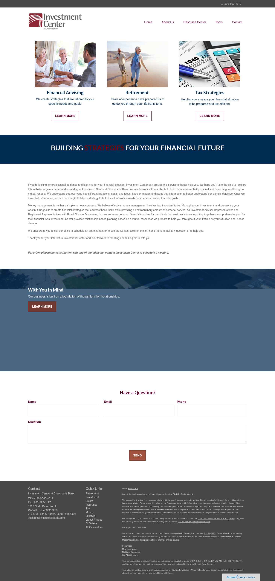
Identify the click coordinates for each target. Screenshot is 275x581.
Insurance (91, 504)
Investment (92, 497)
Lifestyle (90, 516)
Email (108, 402)
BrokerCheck (187, 494)
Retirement (92, 493)
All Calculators (94, 527)
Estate (89, 501)
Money (90, 512)
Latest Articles (94, 519)
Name (32, 402)
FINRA (207, 533)
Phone (181, 402)
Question (34, 422)
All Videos (91, 523)
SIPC (213, 533)
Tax (88, 508)
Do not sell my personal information (194, 521)
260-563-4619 (232, 3)
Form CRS (133, 488)
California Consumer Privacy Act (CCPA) (216, 518)
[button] (168, 22)
